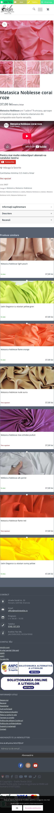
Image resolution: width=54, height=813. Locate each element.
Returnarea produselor (9, 712)
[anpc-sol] (27, 683)
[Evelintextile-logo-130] (21, 9)
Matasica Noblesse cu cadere (15, 192)
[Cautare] (32, 9)
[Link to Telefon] (35, 776)
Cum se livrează (6, 709)
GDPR (2, 653)
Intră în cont (5, 647)
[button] (10, 167)
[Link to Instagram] (28, 765)
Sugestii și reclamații (8, 726)
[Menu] (38, 9)
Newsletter (4, 706)
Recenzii (3, 703)
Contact (3, 729)
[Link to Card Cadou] (3, 776)
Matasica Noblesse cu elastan (36, 192)
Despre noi (4, 700)
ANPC (2, 656)
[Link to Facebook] (20, 765)
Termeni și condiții (7, 717)
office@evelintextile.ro (18, 610)
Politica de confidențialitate (10, 723)
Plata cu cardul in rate (8, 715)
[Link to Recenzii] (26, 776)
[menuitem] (32, 9)
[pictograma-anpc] (27, 668)
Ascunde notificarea (33, 808)
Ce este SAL (4, 659)
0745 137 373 (14, 626)
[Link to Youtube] (35, 765)
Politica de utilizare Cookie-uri (11, 720)
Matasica (11, 188)
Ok (17, 808)
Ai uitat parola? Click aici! (9, 650)
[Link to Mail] (30, 776)
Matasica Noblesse (23, 188)
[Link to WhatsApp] (39, 776)
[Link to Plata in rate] (7, 776)
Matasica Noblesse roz (18, 195)
